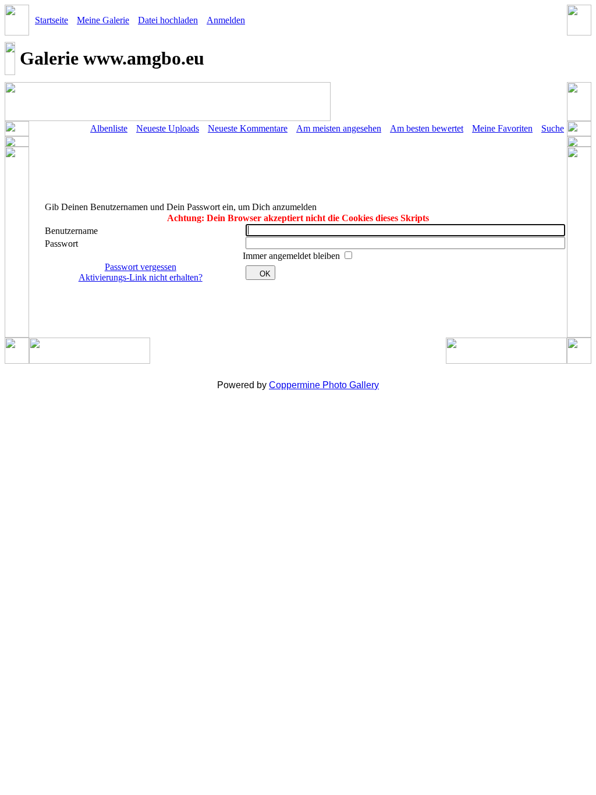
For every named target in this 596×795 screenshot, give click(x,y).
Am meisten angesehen (338, 128)
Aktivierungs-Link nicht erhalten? (141, 277)
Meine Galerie (103, 20)
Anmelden (226, 20)
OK (265, 273)
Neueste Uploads (167, 128)
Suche (552, 128)
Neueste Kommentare (248, 128)
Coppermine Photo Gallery (324, 385)
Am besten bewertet (426, 128)
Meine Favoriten (502, 128)
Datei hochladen (168, 20)
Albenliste (108, 128)
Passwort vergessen (140, 267)
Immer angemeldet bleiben (292, 256)
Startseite (51, 20)
